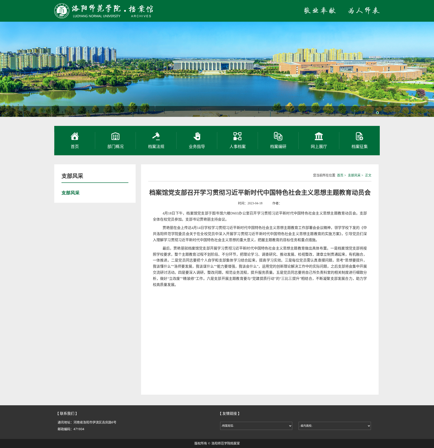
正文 (368, 175)
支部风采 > (356, 175)
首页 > (342, 175)
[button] (377, 112)
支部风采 (72, 176)
